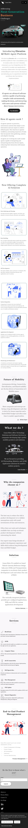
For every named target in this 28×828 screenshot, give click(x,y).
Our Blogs (3, 800)
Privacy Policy (4, 795)
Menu (25, 2)
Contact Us (4, 797)
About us (3, 792)
